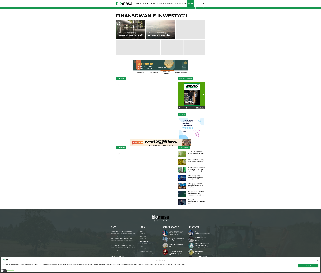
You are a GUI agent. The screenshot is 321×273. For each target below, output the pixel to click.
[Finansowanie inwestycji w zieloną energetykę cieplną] (160, 29)
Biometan (145, 3)
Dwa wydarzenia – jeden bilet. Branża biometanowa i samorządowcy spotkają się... (196, 193)
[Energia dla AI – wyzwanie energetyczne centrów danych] (191, 233)
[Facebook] (193, 8)
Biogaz (137, 3)
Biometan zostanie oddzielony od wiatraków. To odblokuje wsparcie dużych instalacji (196, 169)
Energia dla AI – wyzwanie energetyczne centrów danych (202, 233)
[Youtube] (204, 8)
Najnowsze (193, 227)
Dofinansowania (171, 227)
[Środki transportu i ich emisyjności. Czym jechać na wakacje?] (191, 239)
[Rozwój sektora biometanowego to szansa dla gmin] (182, 202)
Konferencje (181, 3)
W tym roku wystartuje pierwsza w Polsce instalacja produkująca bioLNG (195, 177)
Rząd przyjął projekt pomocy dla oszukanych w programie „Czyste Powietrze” (176, 232)
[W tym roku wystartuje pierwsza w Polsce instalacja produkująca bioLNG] (182, 178)
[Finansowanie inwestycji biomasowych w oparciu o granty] (130, 29)
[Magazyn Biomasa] (160, 217)
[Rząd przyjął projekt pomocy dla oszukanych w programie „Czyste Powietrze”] (165, 233)
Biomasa (153, 3)
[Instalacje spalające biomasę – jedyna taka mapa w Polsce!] (182, 162)
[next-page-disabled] (120, 85)
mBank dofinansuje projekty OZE (176, 245)
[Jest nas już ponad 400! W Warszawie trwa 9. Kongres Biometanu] (182, 186)
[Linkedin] (198, 8)
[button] (317, 260)
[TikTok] (201, 8)
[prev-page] (117, 85)
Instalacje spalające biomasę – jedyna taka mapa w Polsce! (196, 161)
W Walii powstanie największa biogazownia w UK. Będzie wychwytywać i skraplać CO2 (202, 245)
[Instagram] (195, 8)
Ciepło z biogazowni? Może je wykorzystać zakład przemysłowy (202, 251)
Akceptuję (308, 266)
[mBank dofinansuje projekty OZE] (165, 245)
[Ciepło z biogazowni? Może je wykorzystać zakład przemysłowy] (191, 252)
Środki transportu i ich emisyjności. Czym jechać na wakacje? (202, 239)
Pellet (161, 3)
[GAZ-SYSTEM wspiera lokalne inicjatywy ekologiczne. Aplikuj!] (182, 154)
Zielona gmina (169, 3)
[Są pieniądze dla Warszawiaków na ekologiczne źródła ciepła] (165, 239)
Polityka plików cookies (8, 270)
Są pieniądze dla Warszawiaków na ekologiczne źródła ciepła (176, 239)
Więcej (189, 3)
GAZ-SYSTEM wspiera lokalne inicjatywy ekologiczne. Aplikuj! (196, 152)
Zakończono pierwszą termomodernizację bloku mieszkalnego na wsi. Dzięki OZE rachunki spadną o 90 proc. (175, 253)
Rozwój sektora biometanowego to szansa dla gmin (196, 201)
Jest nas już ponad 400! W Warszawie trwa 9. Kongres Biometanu (195, 185)
